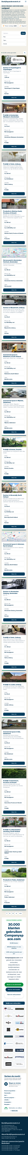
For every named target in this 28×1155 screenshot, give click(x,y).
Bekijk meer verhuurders (14, 1003)
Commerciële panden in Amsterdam (11, 1145)
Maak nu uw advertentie (14, 984)
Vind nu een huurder (14, 989)
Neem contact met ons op (8, 1138)
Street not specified (9, 1090)
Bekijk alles (15, 1110)
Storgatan (7, 1104)
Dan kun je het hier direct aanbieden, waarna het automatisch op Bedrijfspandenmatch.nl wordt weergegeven (14, 18)
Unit (5, 1095)
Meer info (14, 97)
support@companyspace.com (9, 1128)
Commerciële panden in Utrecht (10, 1148)
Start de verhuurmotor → (14, 995)
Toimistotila (7, 1093)
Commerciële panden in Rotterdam (11, 1147)
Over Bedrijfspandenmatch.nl (9, 1136)
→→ (20, 913)
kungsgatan (7, 1102)
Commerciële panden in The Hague (11, 1150)
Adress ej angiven (9, 1097)
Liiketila (6, 1099)
